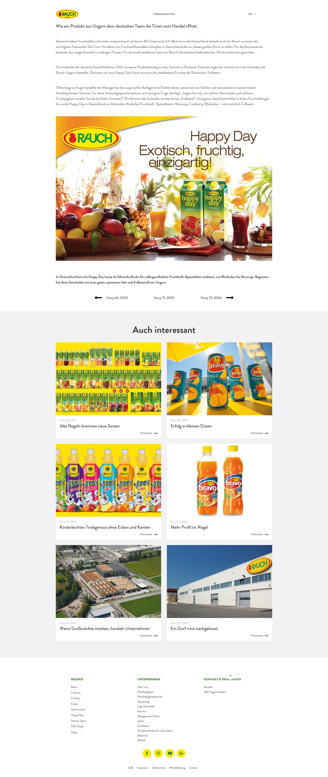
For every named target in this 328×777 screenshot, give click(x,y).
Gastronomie (78, 709)
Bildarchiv (142, 735)
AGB (130, 768)
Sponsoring (143, 701)
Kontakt (208, 687)
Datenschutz (159, 768)
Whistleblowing (177, 768)
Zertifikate (143, 726)
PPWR (141, 740)
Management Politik (148, 716)
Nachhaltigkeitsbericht (149, 697)
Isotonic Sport (78, 721)
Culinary (75, 698)
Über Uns (142, 687)
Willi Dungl (77, 726)
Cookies (193, 768)
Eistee (74, 704)
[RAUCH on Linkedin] (181, 753)
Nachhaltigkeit (145, 692)
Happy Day (77, 715)
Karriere (141, 711)
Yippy (74, 732)
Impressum (143, 768)
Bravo (74, 687)
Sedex (140, 721)
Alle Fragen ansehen (215, 692)
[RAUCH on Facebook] (147, 753)
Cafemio (75, 693)
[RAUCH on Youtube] (170, 753)
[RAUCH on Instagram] (158, 753)
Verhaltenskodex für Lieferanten (155, 731)
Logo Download (145, 706)
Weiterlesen (146, 433)
